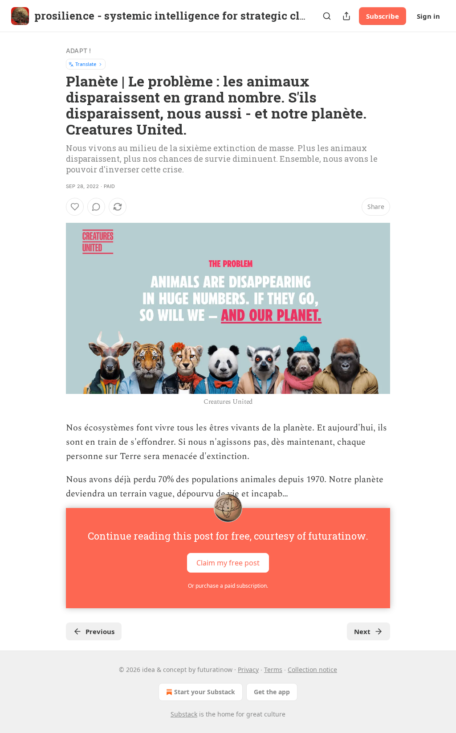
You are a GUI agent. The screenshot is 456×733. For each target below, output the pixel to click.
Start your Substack (204, 692)
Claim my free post (228, 563)
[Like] (75, 207)
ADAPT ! (78, 50)
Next (362, 631)
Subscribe (382, 16)
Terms (273, 669)
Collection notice (312, 669)
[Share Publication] (346, 16)
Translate (85, 64)
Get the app (272, 692)
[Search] (327, 16)
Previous (100, 631)
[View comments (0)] (96, 207)
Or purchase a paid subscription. (228, 586)
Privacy (248, 669)
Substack (184, 714)
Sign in (428, 16)
